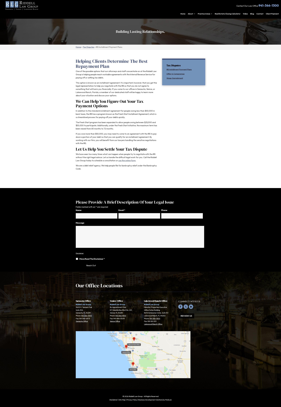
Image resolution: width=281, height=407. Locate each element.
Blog (252, 14)
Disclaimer (80, 253)
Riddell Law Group (136, 396)
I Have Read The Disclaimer (92, 259)
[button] (279, 391)
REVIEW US (186, 315)
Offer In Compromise (176, 74)
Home (182, 14)
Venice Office (115, 321)
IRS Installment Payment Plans (179, 69)
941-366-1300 (268, 5)
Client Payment (272, 14)
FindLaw (168, 400)
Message (80, 223)
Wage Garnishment (175, 78)
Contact (259, 14)
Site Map (122, 400)
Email (121, 210)
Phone (164, 210)
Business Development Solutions (150, 400)
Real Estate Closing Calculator (227, 14)
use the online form (127, 160)
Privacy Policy (132, 400)
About (190, 14)
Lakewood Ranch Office (153, 324)
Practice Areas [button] (204, 14)
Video (245, 14)
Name (78, 210)
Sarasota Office (82, 321)
